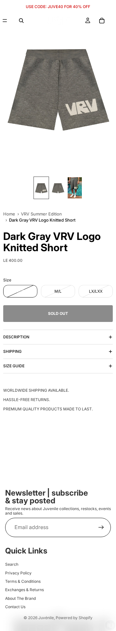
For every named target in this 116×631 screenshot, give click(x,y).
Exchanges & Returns (24, 589)
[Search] (21, 21)
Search (11, 564)
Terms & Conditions (23, 581)
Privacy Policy (18, 572)
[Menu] (5, 20)
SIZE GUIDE (13, 365)
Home (9, 213)
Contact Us (15, 606)
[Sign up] (101, 527)
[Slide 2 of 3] (58, 187)
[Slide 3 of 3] (75, 187)
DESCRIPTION (16, 336)
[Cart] (102, 21)
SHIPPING (12, 351)
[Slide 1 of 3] (41, 187)
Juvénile (46, 617)
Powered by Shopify (74, 617)
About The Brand (20, 598)
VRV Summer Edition (41, 213)
